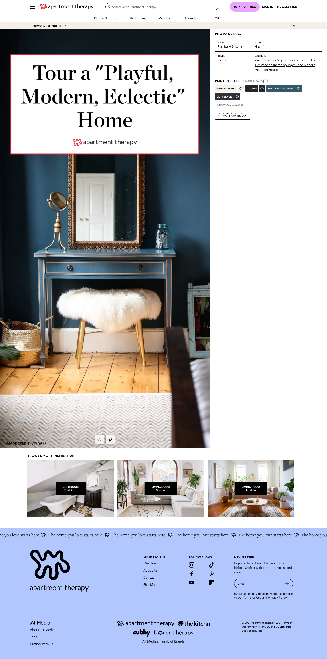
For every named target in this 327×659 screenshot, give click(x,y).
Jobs (33, 636)
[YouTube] (191, 582)
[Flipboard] (211, 582)
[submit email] (287, 583)
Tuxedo (252, 88)
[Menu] (32, 6)
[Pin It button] (110, 439)
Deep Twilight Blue (280, 88)
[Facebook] (191, 573)
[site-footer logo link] (40, 623)
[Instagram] (191, 565)
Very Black (224, 96)
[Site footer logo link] (84, 568)
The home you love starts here (63, 535)
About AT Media (42, 629)
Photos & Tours (105, 17)
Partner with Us (42, 644)
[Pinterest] (211, 573)
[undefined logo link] (67, 6)
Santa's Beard (226, 88)
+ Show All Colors (229, 104)
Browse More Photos (47, 26)
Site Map (150, 584)
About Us (150, 570)
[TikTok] (211, 565)
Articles (164, 17)
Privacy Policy (277, 597)
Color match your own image (234, 114)
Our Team (150, 563)
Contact (149, 577)
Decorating (137, 17)
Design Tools (192, 17)
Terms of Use (252, 597)
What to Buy (224, 17)
